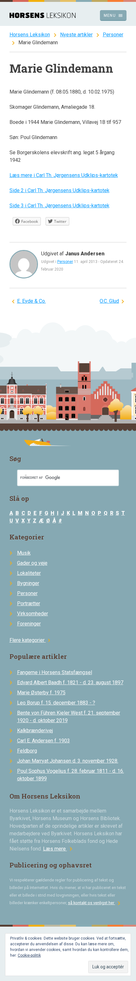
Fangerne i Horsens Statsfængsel (54, 672)
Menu (113, 15)
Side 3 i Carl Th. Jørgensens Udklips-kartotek (59, 206)
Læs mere (59, 849)
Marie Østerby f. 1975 (41, 693)
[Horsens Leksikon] (42, 16)
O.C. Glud (109, 301)
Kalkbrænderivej (35, 731)
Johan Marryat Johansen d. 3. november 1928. (67, 761)
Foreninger (29, 624)
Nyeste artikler (76, 35)
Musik (24, 553)
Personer (113, 35)
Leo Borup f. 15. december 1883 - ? (56, 703)
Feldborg (27, 751)
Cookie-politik (29, 955)
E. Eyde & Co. (31, 301)
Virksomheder (32, 614)
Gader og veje (32, 563)
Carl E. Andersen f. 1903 (43, 741)
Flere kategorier (30, 640)
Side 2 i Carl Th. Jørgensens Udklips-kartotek (59, 190)
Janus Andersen (84, 254)
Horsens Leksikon (29, 35)
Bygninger (28, 583)
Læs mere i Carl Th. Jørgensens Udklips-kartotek (63, 175)
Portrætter (28, 603)
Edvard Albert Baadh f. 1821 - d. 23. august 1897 (70, 682)
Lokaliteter (29, 573)
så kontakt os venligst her (95, 902)
